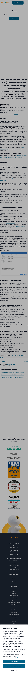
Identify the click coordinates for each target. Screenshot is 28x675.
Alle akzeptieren (14, 661)
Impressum (20, 658)
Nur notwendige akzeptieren (14, 666)
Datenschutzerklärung (8, 658)
